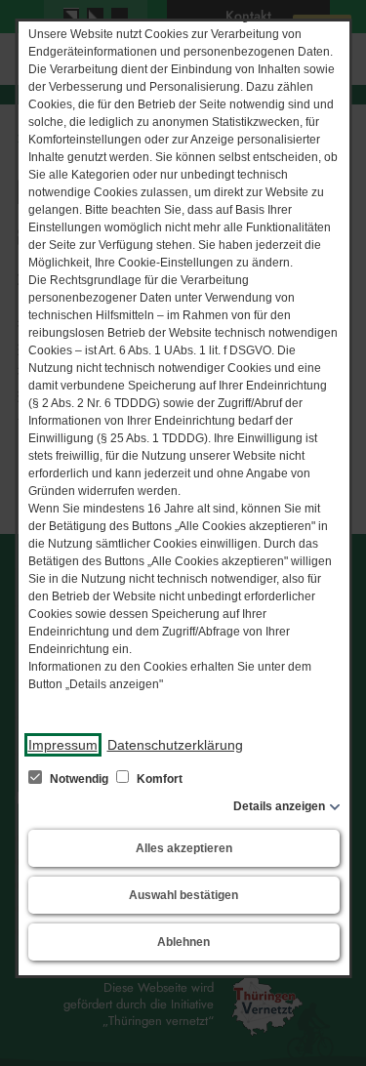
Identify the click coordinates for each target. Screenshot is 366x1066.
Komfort (157, 779)
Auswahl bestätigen (183, 895)
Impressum (62, 745)
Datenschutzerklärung (174, 745)
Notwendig (78, 779)
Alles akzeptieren (183, 848)
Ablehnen (183, 942)
